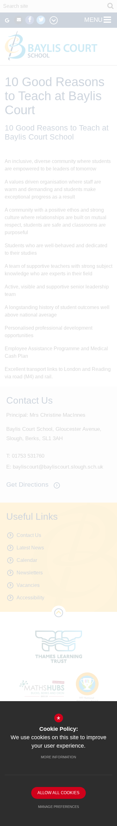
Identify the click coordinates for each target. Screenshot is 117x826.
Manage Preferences (58, 807)
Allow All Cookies (58, 792)
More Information (58, 757)
